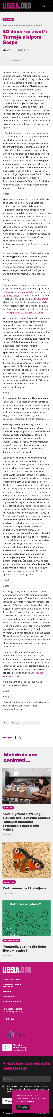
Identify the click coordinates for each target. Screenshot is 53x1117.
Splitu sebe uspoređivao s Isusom (27, 312)
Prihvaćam (23, 1107)
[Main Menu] (49, 6)
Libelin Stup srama (38, 298)
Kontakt (6, 992)
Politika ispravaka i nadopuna (11, 985)
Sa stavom (9, 882)
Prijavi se (10, 1101)
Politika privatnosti (10, 1113)
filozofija (15, 723)
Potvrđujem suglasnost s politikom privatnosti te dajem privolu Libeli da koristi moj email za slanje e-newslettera (28, 1089)
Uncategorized (11, 940)
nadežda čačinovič (31, 723)
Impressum (8, 996)
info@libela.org (16, 1011)
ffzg (6, 723)
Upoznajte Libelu (11, 979)
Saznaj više (29, 1101)
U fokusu (8, 19)
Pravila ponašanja (11, 1001)
